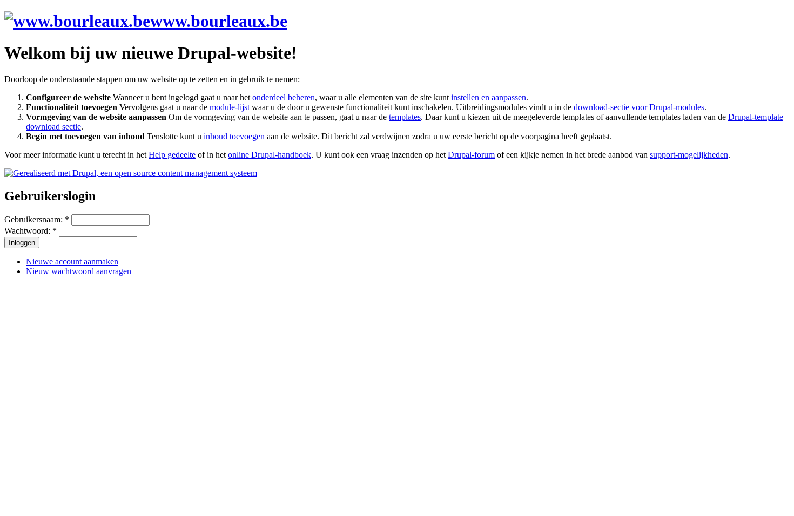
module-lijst (230, 107)
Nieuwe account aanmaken (72, 261)
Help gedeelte (172, 154)
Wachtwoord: (30, 230)
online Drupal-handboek (269, 154)
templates (405, 116)
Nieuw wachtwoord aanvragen (78, 271)
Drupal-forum (471, 154)
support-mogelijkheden (689, 154)
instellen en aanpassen (488, 97)
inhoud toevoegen (234, 136)
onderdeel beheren (283, 97)
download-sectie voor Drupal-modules (639, 107)
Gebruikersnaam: (36, 219)
